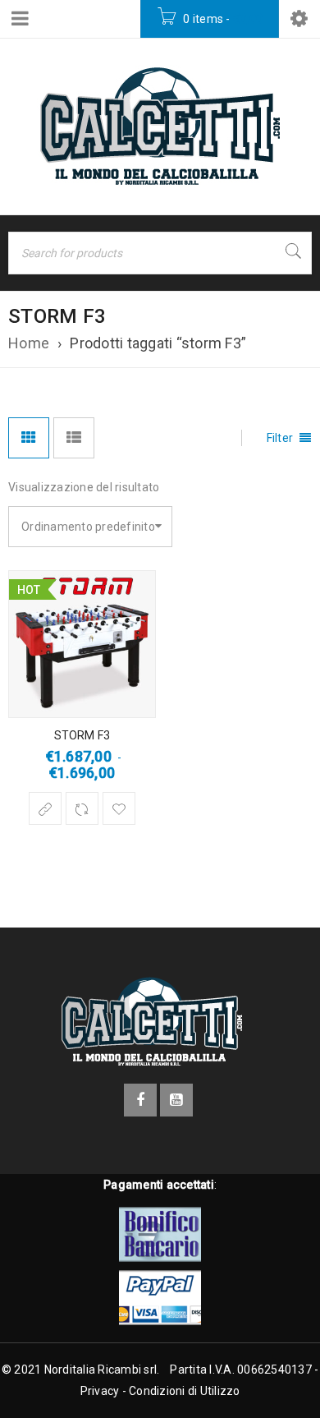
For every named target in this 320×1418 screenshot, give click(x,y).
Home (28, 343)
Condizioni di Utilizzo (184, 1390)
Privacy (100, 1390)
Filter (280, 437)
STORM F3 (82, 735)
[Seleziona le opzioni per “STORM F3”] (45, 808)
